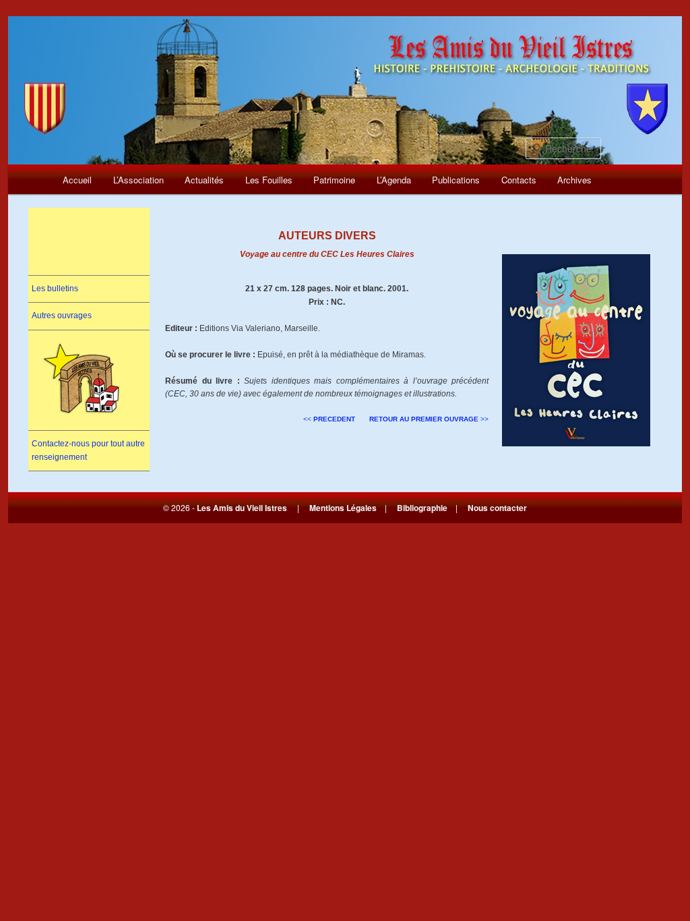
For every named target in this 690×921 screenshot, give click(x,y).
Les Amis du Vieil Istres (242, 508)
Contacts (518, 179)
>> (429, 419)
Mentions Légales (343, 508)
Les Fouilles (268, 179)
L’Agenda (394, 179)
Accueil (77, 179)
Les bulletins (55, 288)
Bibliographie (422, 508)
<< (329, 419)
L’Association (138, 179)
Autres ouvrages (62, 315)
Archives (574, 179)
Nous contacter (497, 508)
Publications (456, 179)
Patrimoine (334, 179)
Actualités (204, 179)
